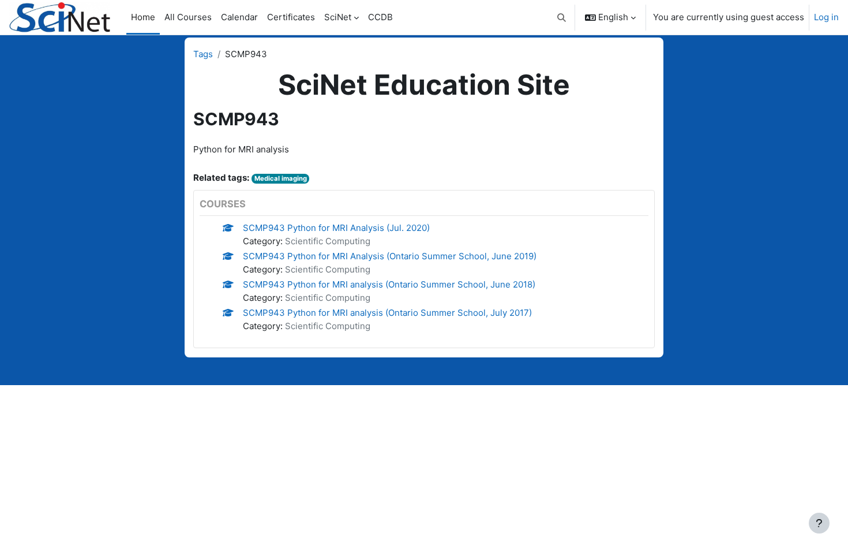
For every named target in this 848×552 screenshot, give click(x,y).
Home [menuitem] (143, 17)
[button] (562, 17)
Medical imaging (280, 178)
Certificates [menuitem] (291, 17)
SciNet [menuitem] (337, 17)
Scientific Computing (327, 241)
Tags (203, 54)
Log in (826, 17)
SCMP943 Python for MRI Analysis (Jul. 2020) (336, 227)
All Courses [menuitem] (188, 17)
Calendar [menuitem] (239, 17)
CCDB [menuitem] (380, 17)
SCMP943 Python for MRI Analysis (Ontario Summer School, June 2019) (389, 256)
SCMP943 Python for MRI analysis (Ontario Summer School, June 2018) (389, 284)
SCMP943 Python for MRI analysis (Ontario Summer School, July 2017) (387, 312)
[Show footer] (819, 523)
